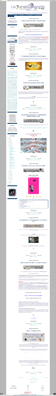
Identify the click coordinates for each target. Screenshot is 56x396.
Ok (42, 395)
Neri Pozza (15, 96)
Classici (26, 108)
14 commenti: (34, 75)
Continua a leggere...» (33, 46)
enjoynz (30, 394)
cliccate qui (12, 23)
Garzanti (12, 85)
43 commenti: (34, 48)
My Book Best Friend (14, 94)
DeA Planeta (14, 79)
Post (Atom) (34, 381)
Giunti (8, 86)
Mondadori (12, 93)
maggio (10, 174)
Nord (15, 98)
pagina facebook (45, 360)
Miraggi (8, 93)
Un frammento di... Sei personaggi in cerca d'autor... (12, 163)
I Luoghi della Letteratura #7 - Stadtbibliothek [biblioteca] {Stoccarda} (33, 115)
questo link (28, 60)
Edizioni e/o (15, 80)
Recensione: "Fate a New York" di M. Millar (33, 165)
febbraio (10, 178)
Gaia (31, 76)
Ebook (12, 80)
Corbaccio (16, 78)
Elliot (13, 81)
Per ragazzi (15, 99)
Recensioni (15, 101)
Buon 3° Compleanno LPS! (34, 331)
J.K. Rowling (37, 76)
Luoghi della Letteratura (37, 159)
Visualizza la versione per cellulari (33, 379)
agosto (10, 170)
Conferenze (12, 76)
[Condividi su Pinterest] (40, 107)
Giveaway (12, 86)
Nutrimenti (12, 99)
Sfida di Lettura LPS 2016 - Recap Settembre (34, 20)
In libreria (34, 76)
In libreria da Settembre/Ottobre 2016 (33, 83)
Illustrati (16, 87)
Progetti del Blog (15, 100)
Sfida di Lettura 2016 (35, 50)
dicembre (10, 142)
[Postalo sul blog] (38, 75)
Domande (9, 80)
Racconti (10, 101)
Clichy (14, 74)
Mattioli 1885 (9, 92)
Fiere (16, 82)
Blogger (35, 394)
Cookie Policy (12, 131)
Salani (11, 103)
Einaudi (10, 81)
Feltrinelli (13, 82)
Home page (33, 377)
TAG (13, 107)
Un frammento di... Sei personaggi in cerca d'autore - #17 (33, 220)
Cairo (11, 73)
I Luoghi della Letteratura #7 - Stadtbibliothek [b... (12, 157)
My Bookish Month (11, 95)
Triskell (16, 108)
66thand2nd (9, 70)
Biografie (9, 72)
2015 (9, 181)
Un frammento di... (34, 256)
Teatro (9, 108)
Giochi (15, 85)
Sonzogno (11, 106)
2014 (9, 182)
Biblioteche (30, 159)
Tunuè (9, 109)
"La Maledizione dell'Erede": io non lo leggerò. (33, 56)
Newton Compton (10, 97)
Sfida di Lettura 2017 (11, 105)
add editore (12, 70)
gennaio (10, 179)
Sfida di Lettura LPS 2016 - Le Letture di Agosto (34, 262)
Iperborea (38, 108)
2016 (9, 141)
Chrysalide (15, 73)
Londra (8, 90)
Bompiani (12, 72)
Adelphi (15, 70)
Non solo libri (15, 97)
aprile (10, 175)
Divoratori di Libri (34, 229)
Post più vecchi (46, 377)
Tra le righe (12, 108)
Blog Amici (11, 16)
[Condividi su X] (39, 75)
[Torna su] (54, 394)
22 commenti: (34, 372)
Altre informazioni (39, 395)
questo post (23, 286)
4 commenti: (34, 158)
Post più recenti (21, 377)
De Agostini (10, 79)
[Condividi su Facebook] (40, 75)
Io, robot (37, 309)
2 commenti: (34, 323)
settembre (10, 146)
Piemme (10, 100)
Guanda (12, 87)
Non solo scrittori (11, 98)
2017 (9, 140)
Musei (9, 94)
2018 (9, 138)
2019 (9, 137)
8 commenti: (34, 107)
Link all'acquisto (22, 207)
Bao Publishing (9, 71)
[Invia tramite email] (37, 107)
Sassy (15, 103)
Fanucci (16, 81)
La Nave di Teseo (42, 108)
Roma (8, 103)
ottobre (10, 145)
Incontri (15, 88)
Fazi (32, 108)
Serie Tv (9, 104)
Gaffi (9, 84)
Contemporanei (29, 108)
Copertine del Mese (10, 78)
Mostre (16, 93)
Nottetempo (9, 99)
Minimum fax (14, 92)
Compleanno (34, 373)
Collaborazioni (10, 75)
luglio (10, 171)
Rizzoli (15, 102)
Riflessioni (11, 102)
